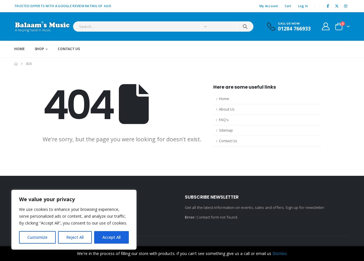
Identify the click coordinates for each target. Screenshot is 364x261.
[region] (73, 220)
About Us (227, 109)
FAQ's (224, 119)
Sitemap (226, 130)
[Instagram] (345, 6)
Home (19, 48)
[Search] (245, 26)
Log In (303, 6)
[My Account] (325, 26)
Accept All (111, 237)
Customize (37, 237)
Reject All (75, 237)
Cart (288, 6)
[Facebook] (328, 6)
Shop (39, 48)
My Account (268, 6)
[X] (337, 6)
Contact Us (69, 48)
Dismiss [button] (279, 253)
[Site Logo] (42, 26)
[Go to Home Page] (16, 63)
